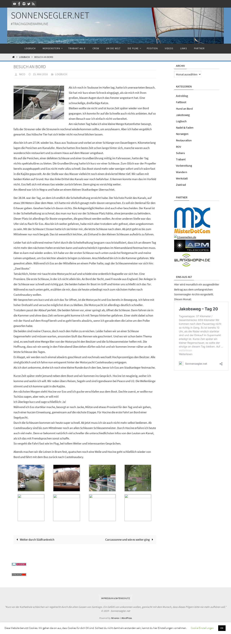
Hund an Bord (184, 108)
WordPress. (126, 618)
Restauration (184, 140)
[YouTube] (15, 4)
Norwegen (182, 134)
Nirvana (115, 618)
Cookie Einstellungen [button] (202, 628)
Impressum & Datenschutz (115, 598)
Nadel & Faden (184, 127)
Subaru (180, 153)
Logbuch (24, 57)
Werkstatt (182, 178)
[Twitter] (29, 4)
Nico (22, 74)
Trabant (181, 159)
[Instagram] (24, 4)
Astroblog (182, 96)
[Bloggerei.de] (19, 565)
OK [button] (221, 628)
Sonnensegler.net (50, 15)
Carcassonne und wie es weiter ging (127, 539)
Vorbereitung (184, 165)
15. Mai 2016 (40, 74)
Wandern (181, 172)
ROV (178, 146)
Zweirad (181, 184)
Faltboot (181, 102)
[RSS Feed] (33, 4)
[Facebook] (19, 4)
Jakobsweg (183, 115)
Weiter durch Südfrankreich (36, 539)
